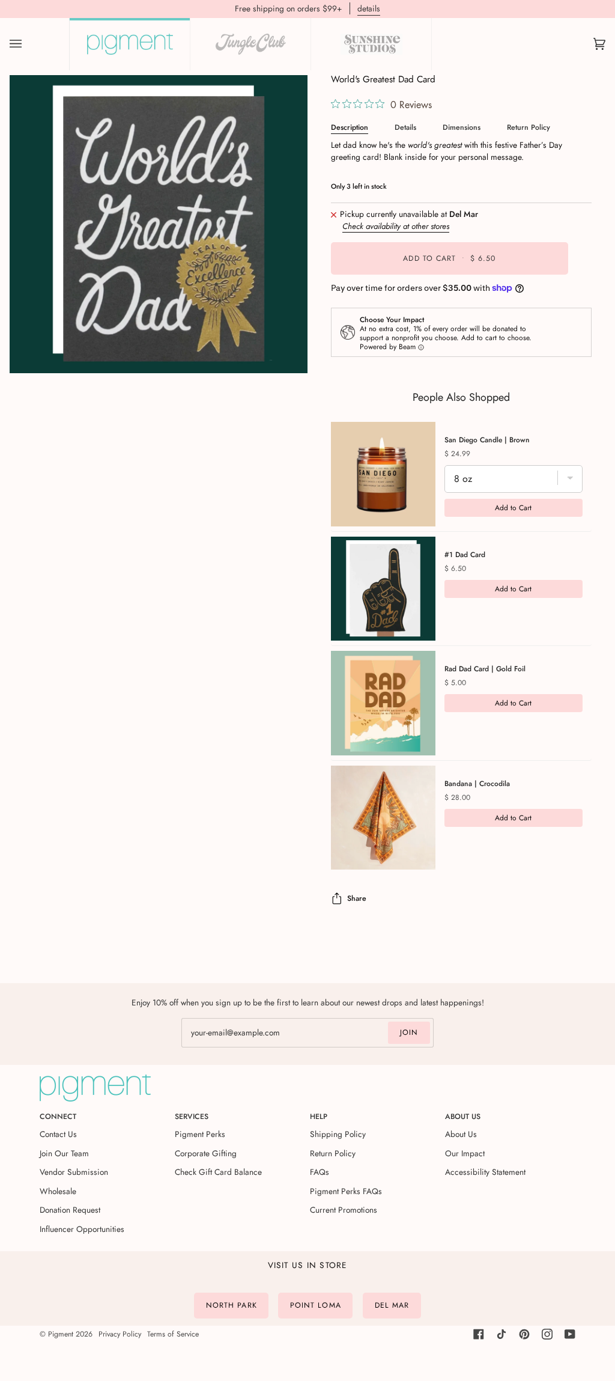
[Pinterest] (524, 1334)
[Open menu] (28, 44)
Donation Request (70, 1210)
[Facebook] (478, 1334)
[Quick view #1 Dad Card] (383, 589)
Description (349, 127)
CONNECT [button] (58, 1116)
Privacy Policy (119, 1334)
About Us (461, 1134)
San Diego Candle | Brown (487, 439)
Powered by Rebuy (461, 884)
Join (409, 1032)
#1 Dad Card (464, 554)
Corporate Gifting (206, 1153)
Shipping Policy (338, 1134)
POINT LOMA (315, 1305)
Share (356, 898)
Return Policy (528, 127)
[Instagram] (547, 1334)
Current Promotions (343, 1210)
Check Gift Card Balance (218, 1172)
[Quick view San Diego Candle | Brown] (383, 474)
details (368, 8)
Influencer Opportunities (82, 1229)
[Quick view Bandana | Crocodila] (383, 818)
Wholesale (58, 1191)
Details (405, 127)
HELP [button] (318, 1116)
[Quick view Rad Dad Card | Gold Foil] (383, 703)
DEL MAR (392, 1305)
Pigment (60, 1334)
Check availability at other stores (395, 226)
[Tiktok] (501, 1334)
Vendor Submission (74, 1172)
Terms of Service (173, 1334)
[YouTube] (570, 1334)
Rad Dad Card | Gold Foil (485, 668)
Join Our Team (64, 1153)
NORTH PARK (231, 1305)
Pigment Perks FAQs (346, 1191)
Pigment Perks (200, 1134)
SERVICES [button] (191, 1116)
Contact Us (58, 1134)
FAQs (319, 1172)
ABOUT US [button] (462, 1116)
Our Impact (465, 1153)
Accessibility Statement (485, 1172)
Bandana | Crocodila (477, 783)
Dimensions (461, 127)
